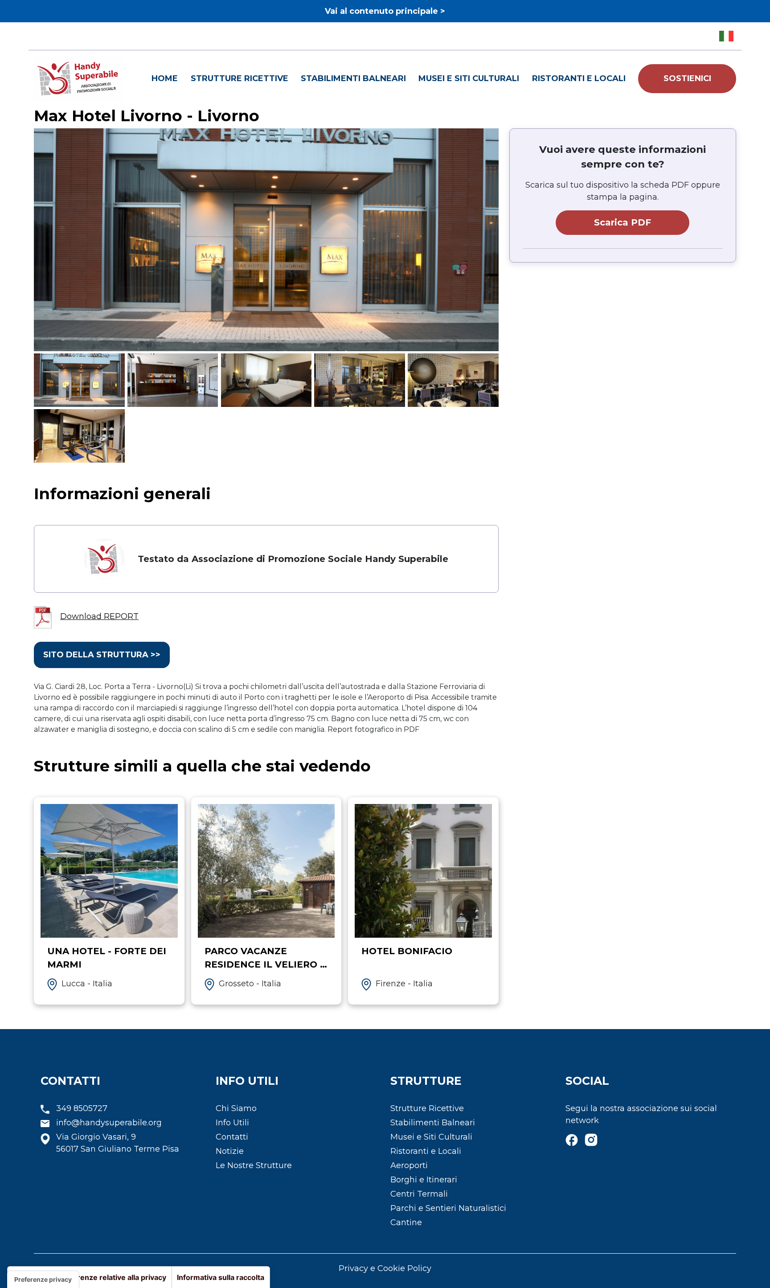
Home (165, 78)
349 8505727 (81, 1108)
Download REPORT (99, 616)
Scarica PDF (622, 222)
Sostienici (687, 78)
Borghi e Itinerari (423, 1180)
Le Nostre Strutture (254, 1165)
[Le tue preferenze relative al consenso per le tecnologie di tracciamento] (43, 1279)
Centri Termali (419, 1194)
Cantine (406, 1222)
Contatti (232, 1137)
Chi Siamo (236, 1108)
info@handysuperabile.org (109, 1123)
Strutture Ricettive (239, 78)
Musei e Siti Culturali (468, 78)
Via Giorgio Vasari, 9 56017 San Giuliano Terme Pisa (117, 1143)
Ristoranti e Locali (579, 78)
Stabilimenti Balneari (353, 78)
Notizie (230, 1151)
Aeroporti (409, 1165)
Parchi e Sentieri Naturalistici (448, 1208)
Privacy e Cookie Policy (385, 1268)
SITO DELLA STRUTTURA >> (101, 655)
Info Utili (232, 1123)
